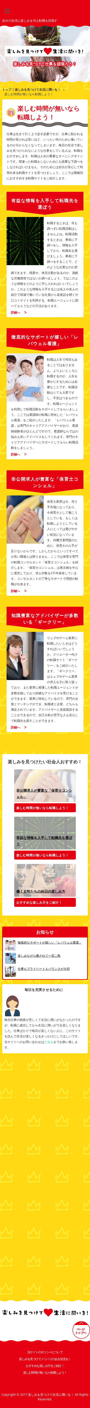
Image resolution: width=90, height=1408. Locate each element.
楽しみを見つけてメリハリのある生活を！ (45, 1359)
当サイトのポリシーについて (45, 1352)
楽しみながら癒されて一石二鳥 (39, 955)
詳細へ (15, 312)
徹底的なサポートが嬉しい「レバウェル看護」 (50, 942)
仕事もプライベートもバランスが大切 (44, 969)
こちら (48, 1042)
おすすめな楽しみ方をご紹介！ (39, 902)
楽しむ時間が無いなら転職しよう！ (42, 808)
